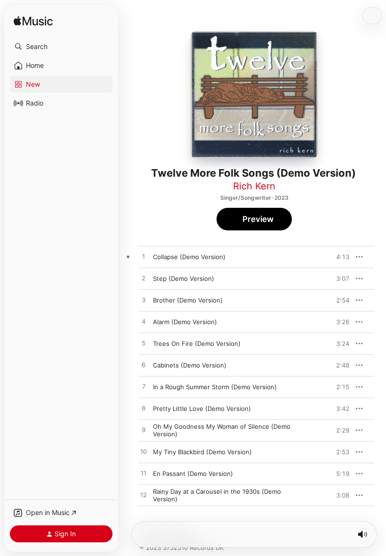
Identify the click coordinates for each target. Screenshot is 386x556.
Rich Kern (254, 186)
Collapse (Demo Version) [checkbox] (189, 257)
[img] (33, 21)
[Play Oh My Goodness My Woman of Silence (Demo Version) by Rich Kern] (143, 430)
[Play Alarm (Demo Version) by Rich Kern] (143, 322)
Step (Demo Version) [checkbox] (183, 278)
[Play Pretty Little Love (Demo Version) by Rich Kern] (143, 408)
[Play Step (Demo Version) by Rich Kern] (143, 278)
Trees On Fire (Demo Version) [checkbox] (197, 343)
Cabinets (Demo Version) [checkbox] (189, 365)
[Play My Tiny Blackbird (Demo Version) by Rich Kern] (143, 452)
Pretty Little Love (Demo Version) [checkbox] (202, 408)
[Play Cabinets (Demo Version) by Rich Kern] (143, 365)
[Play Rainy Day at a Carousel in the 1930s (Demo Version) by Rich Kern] (143, 495)
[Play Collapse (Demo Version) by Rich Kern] (143, 257)
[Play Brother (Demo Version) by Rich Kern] (143, 300)
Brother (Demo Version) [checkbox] (188, 300)
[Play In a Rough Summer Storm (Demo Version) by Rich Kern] (143, 387)
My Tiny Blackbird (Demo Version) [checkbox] (202, 452)
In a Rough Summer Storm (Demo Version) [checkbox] (215, 387)
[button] (61, 47)
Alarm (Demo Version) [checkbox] (185, 322)
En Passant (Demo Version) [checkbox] (193, 473)
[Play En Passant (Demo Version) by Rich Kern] (143, 473)
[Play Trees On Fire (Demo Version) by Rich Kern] (143, 343)
